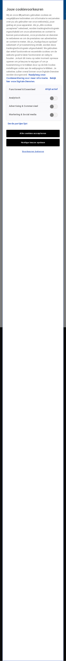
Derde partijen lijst (17, 123)
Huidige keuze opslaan (33, 142)
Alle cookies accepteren (33, 133)
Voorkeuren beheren (33, 151)
